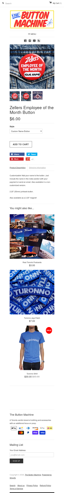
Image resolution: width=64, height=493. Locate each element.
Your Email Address (18, 450)
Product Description (18, 167)
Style (12, 126)
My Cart (57, 3)
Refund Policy (45, 485)
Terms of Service (16, 488)
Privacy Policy (32, 485)
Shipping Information (37, 167)
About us (21, 485)
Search (12, 485)
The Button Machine (33, 474)
